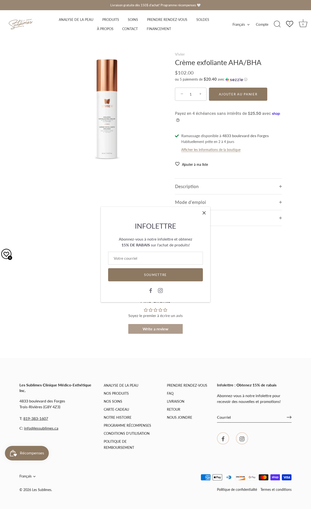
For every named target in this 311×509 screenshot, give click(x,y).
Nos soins (113, 401)
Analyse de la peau (76, 20)
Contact (130, 29)
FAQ (170, 393)
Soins (133, 20)
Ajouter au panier (238, 94)
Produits (110, 20)
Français (239, 24)
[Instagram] (160, 290)
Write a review (155, 328)
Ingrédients (186, 218)
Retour (173, 409)
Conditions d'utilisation (127, 433)
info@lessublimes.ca (41, 428)
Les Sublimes (41, 490)
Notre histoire (117, 417)
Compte (262, 24)
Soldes (202, 20)
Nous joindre (179, 417)
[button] (211, 79)
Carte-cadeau (116, 409)
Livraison (175, 401)
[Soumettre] (289, 417)
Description (187, 186)
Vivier (180, 54)
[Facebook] (150, 290)
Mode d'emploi (190, 202)
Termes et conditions (276, 490)
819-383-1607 (35, 418)
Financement (159, 29)
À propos (105, 29)
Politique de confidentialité (237, 490)
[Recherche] (277, 24)
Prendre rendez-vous (167, 20)
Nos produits (116, 393)
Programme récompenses (127, 425)
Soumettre (155, 275)
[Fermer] (204, 213)
